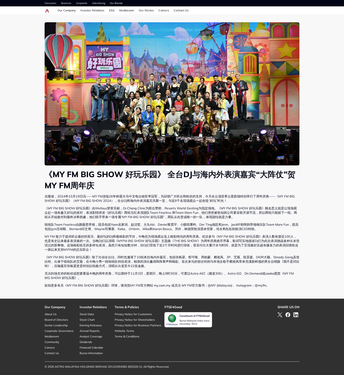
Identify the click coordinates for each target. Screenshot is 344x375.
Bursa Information (91, 353)
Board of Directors (56, 320)
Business (66, 3)
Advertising (98, 3)
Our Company (67, 10)
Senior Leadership (56, 325)
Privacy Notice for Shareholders (135, 320)
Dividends (86, 342)
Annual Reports (90, 331)
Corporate (81, 3)
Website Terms (124, 331)
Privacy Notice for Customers (133, 314)
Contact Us (181, 10)
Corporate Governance (59, 331)
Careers (163, 10)
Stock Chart (87, 320)
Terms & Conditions (127, 336)
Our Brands (116, 3)
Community (52, 342)
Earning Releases (91, 325)
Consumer (50, 3)
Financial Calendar (91, 347)
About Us (51, 314)
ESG (112, 10)
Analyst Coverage (91, 336)
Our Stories (146, 10)
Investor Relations (92, 10)
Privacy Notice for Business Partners (138, 325)
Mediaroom (126, 10)
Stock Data (87, 314)
